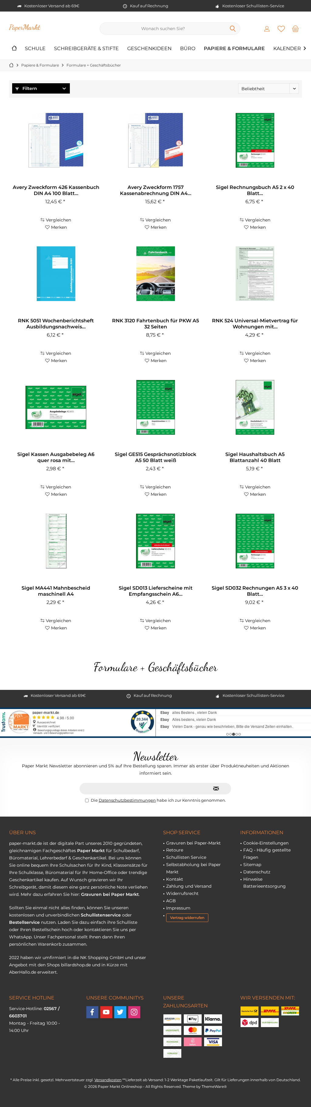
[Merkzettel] (281, 28)
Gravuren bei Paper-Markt (193, 843)
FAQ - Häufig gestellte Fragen (267, 853)
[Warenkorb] (295, 28)
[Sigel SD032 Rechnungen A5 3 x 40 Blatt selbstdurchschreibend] (255, 541)
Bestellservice (24, 922)
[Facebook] (92, 1012)
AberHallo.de (22, 972)
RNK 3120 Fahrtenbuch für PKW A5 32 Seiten (155, 324)
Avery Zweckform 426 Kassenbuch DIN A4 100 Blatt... (56, 190)
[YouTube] (106, 1012)
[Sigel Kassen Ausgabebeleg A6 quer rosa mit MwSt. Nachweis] (55, 407)
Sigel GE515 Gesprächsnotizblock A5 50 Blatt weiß (155, 457)
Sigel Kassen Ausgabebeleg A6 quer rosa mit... (55, 457)
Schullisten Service (186, 857)
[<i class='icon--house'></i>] (14, 48)
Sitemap (252, 864)
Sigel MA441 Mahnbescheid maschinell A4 (56, 591)
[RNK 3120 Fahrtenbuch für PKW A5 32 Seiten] (155, 273)
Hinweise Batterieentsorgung (264, 882)
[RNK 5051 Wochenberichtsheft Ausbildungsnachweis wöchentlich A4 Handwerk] (55, 273)
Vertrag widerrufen (187, 917)
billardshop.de (76, 965)
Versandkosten (107, 1080)
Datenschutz (256, 872)
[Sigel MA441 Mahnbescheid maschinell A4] (55, 541)
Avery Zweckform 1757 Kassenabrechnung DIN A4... (155, 190)
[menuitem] (295, 28)
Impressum (178, 908)
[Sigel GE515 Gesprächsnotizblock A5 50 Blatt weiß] (155, 407)
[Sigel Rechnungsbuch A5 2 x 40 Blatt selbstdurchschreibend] (255, 140)
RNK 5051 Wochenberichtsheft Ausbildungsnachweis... (56, 324)
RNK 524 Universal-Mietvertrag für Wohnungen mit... (255, 324)
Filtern (29, 88)
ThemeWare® (214, 1086)
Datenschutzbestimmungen (127, 800)
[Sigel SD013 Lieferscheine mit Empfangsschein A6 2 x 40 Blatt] (155, 541)
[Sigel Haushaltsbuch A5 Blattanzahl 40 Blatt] (255, 407)
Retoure (174, 850)
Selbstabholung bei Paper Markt (193, 868)
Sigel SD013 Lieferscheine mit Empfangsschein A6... (156, 591)
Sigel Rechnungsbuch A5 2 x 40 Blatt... (255, 190)
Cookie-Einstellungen (266, 843)
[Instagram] (134, 1012)
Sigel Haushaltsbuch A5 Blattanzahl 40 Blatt (255, 457)
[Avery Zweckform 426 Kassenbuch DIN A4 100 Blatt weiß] (55, 140)
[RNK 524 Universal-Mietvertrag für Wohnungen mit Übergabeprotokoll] (255, 273)
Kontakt (174, 879)
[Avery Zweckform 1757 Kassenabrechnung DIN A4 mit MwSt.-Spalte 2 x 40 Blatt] (155, 140)
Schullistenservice (101, 915)
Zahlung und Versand (188, 886)
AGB (171, 900)
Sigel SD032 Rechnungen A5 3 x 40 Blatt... (255, 591)
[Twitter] (120, 1012)
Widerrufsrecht (182, 893)
